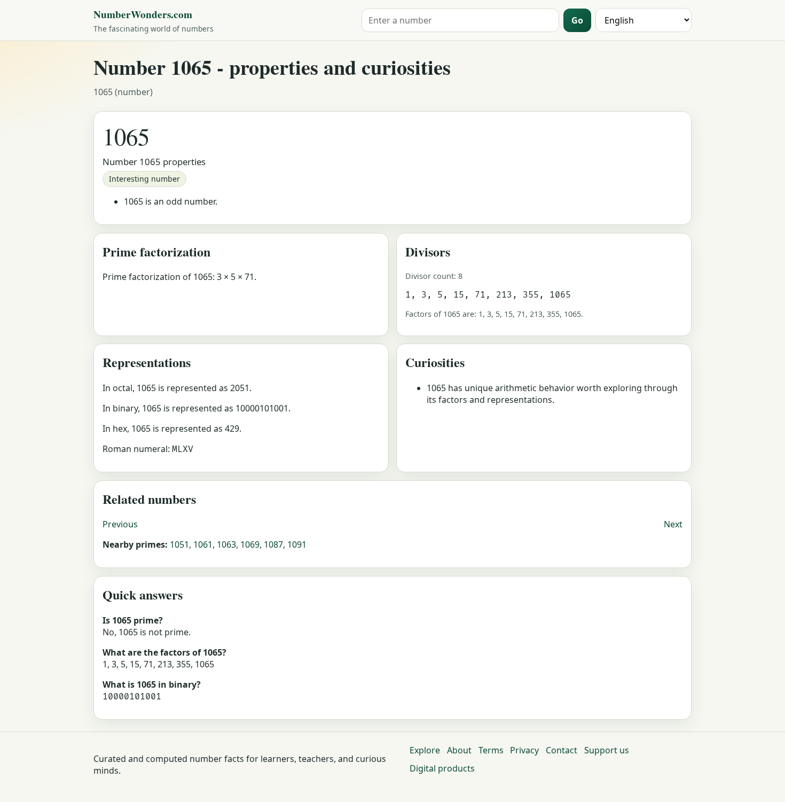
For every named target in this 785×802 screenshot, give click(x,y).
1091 (297, 544)
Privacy (524, 750)
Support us (606, 750)
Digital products (442, 768)
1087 (273, 544)
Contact (561, 750)
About (459, 750)
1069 (250, 544)
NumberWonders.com (142, 14)
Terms (491, 750)
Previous (120, 524)
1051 (179, 544)
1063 (226, 544)
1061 (203, 544)
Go (577, 20)
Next (673, 524)
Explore (425, 750)
